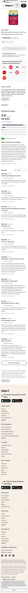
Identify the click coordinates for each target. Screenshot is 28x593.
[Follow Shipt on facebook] (2, 556)
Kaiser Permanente (6, 550)
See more (3, 355)
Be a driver (4, 498)
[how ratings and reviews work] (11, 122)
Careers (3, 465)
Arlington (4, 532)
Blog (2, 470)
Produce (3, 415)
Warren (3, 536)
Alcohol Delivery (6, 429)
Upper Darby (5, 538)
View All (3, 420)
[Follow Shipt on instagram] (6, 556)
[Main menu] (3, 5)
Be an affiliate (5, 500)
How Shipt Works (6, 445)
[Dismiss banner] (2, 1)
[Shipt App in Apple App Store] (6, 401)
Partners (3, 472)
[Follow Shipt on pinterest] (10, 556)
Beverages (4, 411)
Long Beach (4, 540)
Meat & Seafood (6, 417)
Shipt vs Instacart (6, 454)
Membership (5, 449)
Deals (3, 456)
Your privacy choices (10, 579)
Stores (3, 447)
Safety (3, 504)
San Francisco (5, 516)
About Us (4, 463)
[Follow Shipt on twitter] (13, 556)
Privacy (13, 577)
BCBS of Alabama (6, 552)
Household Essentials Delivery (10, 436)
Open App (24, 1)
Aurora (3, 534)
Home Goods (5, 413)
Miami (3, 518)
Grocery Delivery (6, 427)
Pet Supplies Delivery (7, 431)
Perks (3, 502)
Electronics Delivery (7, 433)
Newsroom (4, 468)
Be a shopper (5, 495)
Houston (3, 520)
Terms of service (5, 577)
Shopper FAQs (5, 506)
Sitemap (3, 474)
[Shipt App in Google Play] (17, 401)
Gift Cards (4, 452)
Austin (3, 514)
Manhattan (4, 522)
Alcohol (3, 409)
